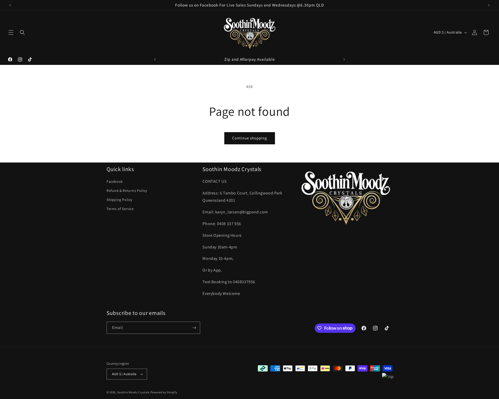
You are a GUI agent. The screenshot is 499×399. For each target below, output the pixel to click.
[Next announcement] (489, 5)
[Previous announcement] (10, 5)
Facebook (115, 181)
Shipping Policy (119, 199)
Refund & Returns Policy (127, 190)
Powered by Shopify (163, 392)
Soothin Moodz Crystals (133, 392)
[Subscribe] (194, 328)
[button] (11, 32)
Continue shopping (249, 138)
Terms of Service (120, 208)
